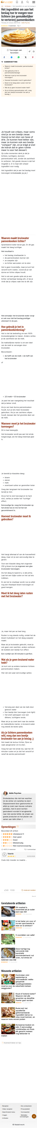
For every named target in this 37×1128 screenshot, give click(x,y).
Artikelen (5, 1118)
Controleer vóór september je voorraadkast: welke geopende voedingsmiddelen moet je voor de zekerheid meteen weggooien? (17, 981)
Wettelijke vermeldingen (24, 1116)
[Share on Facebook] (4, 57)
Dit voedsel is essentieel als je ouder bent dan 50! (25, 909)
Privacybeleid (25, 1109)
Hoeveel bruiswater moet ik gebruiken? (18, 80)
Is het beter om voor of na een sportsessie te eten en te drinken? (26, 923)
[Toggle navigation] (33, 2)
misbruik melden (29, 890)
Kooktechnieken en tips (12, 1043)
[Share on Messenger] (11, 57)
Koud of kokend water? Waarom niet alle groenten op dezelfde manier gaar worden (26, 997)
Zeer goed (17, 837)
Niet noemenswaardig (22, 846)
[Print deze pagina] (34, 51)
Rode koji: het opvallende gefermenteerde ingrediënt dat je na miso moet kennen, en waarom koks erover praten (18, 1013)
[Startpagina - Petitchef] (2, 6)
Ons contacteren (26, 1106)
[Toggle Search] (27, 2)
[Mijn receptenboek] (17, 2)
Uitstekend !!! (18, 834)
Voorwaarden (25, 1112)
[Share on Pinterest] (33, 57)
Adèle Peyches (25, 22)
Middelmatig (18, 843)
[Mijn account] (22, 2)
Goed (15, 840)
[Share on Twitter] (25, 57)
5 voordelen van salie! (25, 935)
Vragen (4, 1115)
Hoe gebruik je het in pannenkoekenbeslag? (12, 72)
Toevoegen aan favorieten (15, 51)
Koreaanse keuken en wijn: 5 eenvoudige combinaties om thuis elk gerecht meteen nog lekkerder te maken (17, 1030)
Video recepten (7, 1109)
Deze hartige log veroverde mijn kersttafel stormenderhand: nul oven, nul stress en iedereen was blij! (17, 954)
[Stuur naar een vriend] (29, 51)
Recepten (5, 1106)
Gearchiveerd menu (8, 1112)
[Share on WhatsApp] (18, 57)
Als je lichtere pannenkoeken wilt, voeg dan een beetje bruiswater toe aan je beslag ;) (18, 92)
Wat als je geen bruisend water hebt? (17, 87)
